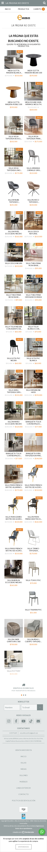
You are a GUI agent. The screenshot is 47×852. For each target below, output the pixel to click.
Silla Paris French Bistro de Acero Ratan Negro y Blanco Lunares (13, 549)
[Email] (38, 721)
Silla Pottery (13, 671)
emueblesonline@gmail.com (29, 733)
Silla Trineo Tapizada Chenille (33, 549)
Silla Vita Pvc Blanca (33, 359)
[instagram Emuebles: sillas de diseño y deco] (9, 721)
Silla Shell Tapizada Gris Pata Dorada (13, 391)
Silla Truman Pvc (33, 610)
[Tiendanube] (23, 833)
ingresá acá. (40, 826)
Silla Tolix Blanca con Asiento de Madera (33, 328)
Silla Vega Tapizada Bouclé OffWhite (13, 137)
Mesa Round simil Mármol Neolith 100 (33, 103)
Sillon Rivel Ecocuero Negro (13, 232)
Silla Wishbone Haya (33, 391)
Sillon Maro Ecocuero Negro (13, 423)
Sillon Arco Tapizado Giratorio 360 (33, 201)
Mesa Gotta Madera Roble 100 (13, 103)
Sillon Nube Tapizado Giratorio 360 (13, 201)
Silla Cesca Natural (33, 232)
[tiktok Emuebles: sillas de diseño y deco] (31, 721)
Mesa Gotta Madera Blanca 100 (13, 71)
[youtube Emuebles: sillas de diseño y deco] (23, 721)
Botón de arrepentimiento (23, 828)
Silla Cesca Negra (13, 263)
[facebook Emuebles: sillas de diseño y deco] (16, 721)
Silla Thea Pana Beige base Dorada (13, 296)
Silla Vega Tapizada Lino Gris (13, 169)
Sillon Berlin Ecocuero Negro (13, 581)
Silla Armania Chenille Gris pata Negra (33, 169)
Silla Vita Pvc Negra (13, 359)
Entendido (23, 847)
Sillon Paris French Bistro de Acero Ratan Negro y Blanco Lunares (33, 518)
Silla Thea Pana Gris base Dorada (33, 296)
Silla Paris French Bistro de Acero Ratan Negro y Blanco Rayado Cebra (33, 486)
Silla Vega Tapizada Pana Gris (33, 137)
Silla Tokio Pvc (33, 580)
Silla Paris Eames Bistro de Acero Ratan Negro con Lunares (13, 518)
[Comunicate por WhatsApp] (42, 831)
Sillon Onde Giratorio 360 (13, 640)
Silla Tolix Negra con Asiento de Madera (13, 328)
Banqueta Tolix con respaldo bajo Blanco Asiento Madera (33, 423)
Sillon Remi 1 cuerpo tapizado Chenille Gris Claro (33, 640)
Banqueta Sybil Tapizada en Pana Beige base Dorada (33, 454)
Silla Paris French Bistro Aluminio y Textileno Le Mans (13, 486)
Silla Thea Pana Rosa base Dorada (33, 264)
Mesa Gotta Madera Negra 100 (33, 71)
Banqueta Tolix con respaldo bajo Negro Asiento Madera (13, 454)
